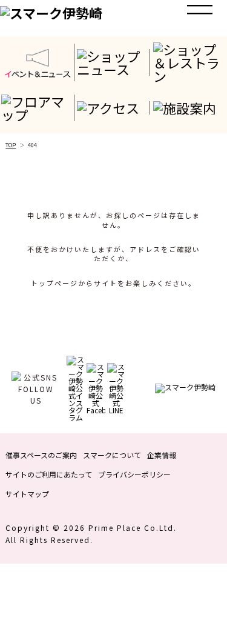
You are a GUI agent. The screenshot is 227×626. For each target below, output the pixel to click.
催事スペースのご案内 (41, 455)
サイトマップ (27, 493)
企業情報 (161, 455)
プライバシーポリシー (134, 474)
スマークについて (112, 455)
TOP (10, 145)
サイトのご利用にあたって (48, 474)
